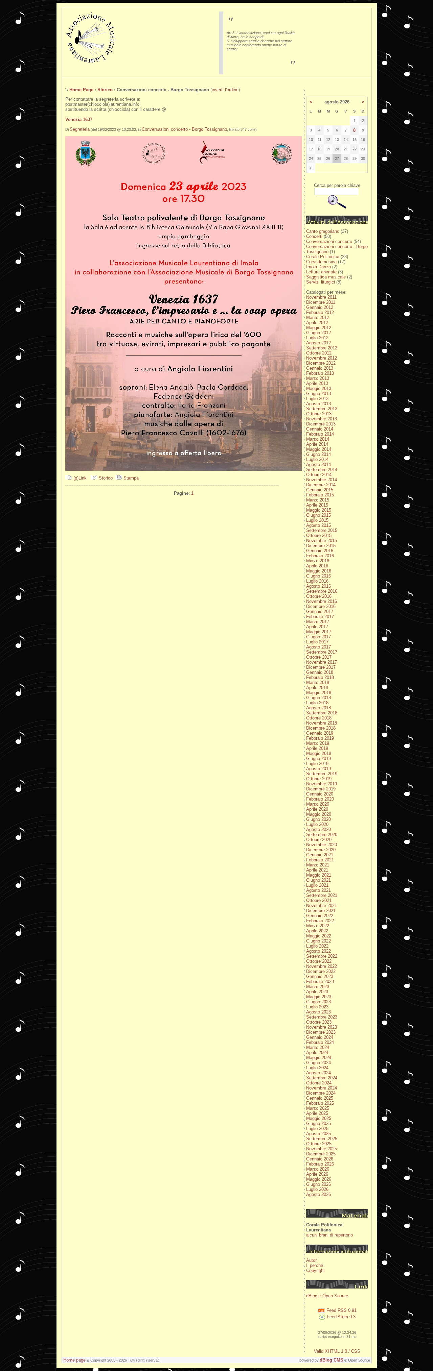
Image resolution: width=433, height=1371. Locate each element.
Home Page (81, 89)
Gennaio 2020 (319, 794)
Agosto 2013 (318, 403)
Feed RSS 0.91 (341, 1310)
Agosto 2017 (318, 647)
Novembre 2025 (321, 1148)
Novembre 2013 (321, 418)
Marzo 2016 (317, 560)
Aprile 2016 (317, 565)
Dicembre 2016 (321, 606)
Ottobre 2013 (319, 413)
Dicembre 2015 (321, 545)
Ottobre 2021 (319, 900)
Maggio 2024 (318, 1057)
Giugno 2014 (318, 454)
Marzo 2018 (317, 682)
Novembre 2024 (321, 1088)
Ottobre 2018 (319, 717)
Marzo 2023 (317, 986)
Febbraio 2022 (320, 920)
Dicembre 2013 (321, 423)
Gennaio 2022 (319, 915)
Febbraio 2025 (320, 1103)
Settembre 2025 (321, 1138)
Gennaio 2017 (319, 611)
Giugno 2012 (318, 332)
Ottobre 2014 (319, 474)
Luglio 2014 (317, 459)
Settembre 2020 (321, 834)
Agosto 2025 (318, 1133)
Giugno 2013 (318, 393)
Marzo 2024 (317, 1047)
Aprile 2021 (317, 870)
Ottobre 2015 (319, 535)
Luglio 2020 (317, 824)
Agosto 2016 (318, 586)
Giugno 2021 (318, 880)
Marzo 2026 (317, 1169)
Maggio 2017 (318, 631)
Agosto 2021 (318, 890)
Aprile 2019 (317, 748)
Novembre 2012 (321, 358)
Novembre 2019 (321, 783)
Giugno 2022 (318, 941)
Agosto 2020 (318, 829)
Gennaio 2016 (319, 550)
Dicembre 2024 (321, 1093)
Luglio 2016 (317, 581)
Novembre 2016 (321, 601)
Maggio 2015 (318, 510)
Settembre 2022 (321, 956)
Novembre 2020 (321, 844)
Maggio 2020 (318, 814)
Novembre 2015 (321, 540)
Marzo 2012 (317, 317)
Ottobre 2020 (319, 839)
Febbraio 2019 (320, 738)
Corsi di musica (321, 261)
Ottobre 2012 (319, 353)
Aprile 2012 (317, 322)
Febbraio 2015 (320, 494)
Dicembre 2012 (321, 363)
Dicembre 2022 (321, 971)
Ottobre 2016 (319, 596)
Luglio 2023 (317, 1006)
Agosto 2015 (318, 525)
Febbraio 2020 (320, 799)
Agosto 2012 (318, 342)
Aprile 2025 (317, 1113)
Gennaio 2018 (319, 672)
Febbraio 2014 (320, 434)
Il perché (314, 1265)
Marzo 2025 (317, 1108)
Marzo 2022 (317, 925)
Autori (312, 1260)
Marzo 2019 (317, 743)
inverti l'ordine (225, 89)
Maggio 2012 (318, 327)
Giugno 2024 (318, 1062)
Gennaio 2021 (319, 854)
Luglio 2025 (317, 1128)
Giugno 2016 (318, 576)
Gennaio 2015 (319, 489)
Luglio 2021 (317, 885)
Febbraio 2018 (320, 677)
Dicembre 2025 (321, 1153)
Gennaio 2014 (319, 429)
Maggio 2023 (318, 996)
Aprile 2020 (317, 809)
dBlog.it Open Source (327, 1295)
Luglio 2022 (317, 946)
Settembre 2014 (321, 469)
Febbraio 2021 (320, 859)
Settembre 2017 (321, 652)
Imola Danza (318, 266)
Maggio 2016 (318, 570)
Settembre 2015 (321, 530)
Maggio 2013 (318, 388)
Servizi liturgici (320, 282)
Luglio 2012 (317, 337)
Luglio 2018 (317, 702)
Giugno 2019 (318, 758)
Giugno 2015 (318, 515)
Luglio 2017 (317, 641)
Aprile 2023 (317, 991)
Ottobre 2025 (319, 1143)
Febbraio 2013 (320, 373)
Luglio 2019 (317, 763)
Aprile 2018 (317, 687)
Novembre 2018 (321, 723)
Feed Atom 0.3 (340, 1316)
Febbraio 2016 (320, 555)
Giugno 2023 (318, 1001)
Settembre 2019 (321, 773)
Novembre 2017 (321, 662)
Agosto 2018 (318, 707)
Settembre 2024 (321, 1077)
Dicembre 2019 (321, 788)
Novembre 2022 (321, 966)
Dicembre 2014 (321, 484)
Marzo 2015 (317, 500)
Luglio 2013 (317, 398)
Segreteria (80, 129)
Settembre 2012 (321, 347)
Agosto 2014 (318, 464)
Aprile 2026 (317, 1174)
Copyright (315, 1270)
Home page (74, 1360)
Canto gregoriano (322, 231)
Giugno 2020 (318, 819)
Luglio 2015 (317, 520)
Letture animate (321, 271)
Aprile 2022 (317, 930)
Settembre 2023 (321, 1017)
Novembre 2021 (321, 905)
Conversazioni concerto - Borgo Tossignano (184, 129)
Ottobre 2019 (319, 778)
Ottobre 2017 (319, 657)
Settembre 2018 (321, 712)
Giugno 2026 (318, 1184)
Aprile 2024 (317, 1052)
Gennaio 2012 (319, 307)
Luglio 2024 (317, 1067)
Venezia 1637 (78, 119)
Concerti (314, 236)
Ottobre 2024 (319, 1082)
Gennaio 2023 (319, 976)
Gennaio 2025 (319, 1098)
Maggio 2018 (318, 692)
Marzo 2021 (317, 864)
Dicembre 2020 (321, 849)
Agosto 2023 (318, 1011)
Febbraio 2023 (320, 981)
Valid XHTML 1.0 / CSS (337, 1351)
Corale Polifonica (322, 256)
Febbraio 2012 (320, 312)
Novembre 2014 (321, 479)
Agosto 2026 (318, 1194)
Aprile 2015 (317, 505)
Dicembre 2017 (321, 667)
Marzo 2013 (317, 378)
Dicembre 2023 (321, 1032)
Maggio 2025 (318, 1118)
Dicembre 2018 (321, 728)
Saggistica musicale (326, 276)
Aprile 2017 (317, 626)
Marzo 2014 (317, 439)
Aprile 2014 (317, 444)
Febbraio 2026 (320, 1164)
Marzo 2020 (317, 804)
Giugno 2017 (318, 636)
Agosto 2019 (318, 768)
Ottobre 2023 (319, 1022)
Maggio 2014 (318, 449)
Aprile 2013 (317, 383)
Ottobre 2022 (319, 961)
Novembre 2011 (321, 297)
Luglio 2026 (317, 1189)
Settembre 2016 (321, 591)
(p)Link (79, 478)
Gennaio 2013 (319, 368)
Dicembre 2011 (320, 302)
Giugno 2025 (318, 1123)
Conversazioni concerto (329, 241)
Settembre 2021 (321, 895)
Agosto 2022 (318, 951)
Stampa (130, 478)
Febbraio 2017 (320, 616)
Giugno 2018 (318, 697)
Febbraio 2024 (320, 1042)
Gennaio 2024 (319, 1037)
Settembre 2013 (321, 408)
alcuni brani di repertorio (329, 1235)
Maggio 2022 (318, 935)
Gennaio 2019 (319, 733)
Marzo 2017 (317, 621)
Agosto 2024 (318, 1072)
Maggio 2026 (318, 1179)
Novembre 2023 (321, 1027)
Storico (105, 89)
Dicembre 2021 (321, 910)
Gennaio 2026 (319, 1158)
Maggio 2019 (318, 753)
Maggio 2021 (318, 875)
